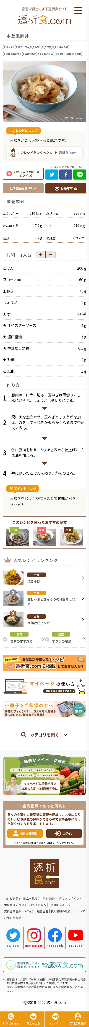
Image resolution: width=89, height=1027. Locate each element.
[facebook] (65, 174)
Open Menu (78, 11)
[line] (79, 174)
